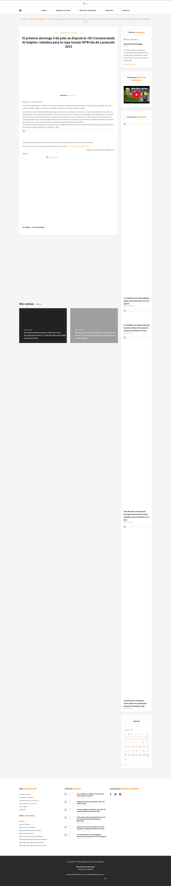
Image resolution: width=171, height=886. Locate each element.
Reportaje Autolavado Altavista (30, 830)
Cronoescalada (38, 227)
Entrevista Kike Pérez (26, 833)
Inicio (44, 10)
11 (129, 747)
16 (147, 747)
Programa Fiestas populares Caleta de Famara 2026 (91, 803)
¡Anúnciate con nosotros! (28, 803)
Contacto (22, 809)
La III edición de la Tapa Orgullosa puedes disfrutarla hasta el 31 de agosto (136, 301)
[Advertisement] (69, 69)
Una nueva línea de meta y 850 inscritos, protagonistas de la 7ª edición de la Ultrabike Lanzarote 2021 (45, 335)
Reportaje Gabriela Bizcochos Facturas (33, 845)
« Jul (125, 765)
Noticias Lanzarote (88, 10)
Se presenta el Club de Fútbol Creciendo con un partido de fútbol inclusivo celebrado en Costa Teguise (95, 335)
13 (136, 747)
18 (129, 751)
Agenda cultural (63, 10)
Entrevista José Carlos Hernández (31, 836)
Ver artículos (129, 64)
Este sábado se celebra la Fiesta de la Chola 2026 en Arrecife (90, 795)
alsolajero (63, 95)
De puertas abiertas (26, 797)
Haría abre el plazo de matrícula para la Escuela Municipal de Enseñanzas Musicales (91, 819)
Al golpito (27, 227)
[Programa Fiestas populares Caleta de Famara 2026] (69, 802)
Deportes (109, 10)
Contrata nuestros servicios (29, 800)
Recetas (22, 821)
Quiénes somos (24, 794)
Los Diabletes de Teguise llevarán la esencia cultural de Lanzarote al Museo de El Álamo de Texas (136, 328)
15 (144, 747)
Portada (24, 19)
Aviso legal (23, 806)
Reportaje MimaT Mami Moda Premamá (33, 839)
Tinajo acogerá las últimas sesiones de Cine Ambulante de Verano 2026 (91, 810)
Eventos (125, 10)
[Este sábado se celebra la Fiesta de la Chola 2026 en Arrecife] (69, 795)
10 (125, 747)
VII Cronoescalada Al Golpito (79, 146)
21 (140, 751)
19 (133, 751)
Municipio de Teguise (37, 19)
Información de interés (27, 827)
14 (140, 747)
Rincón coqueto (24, 824)
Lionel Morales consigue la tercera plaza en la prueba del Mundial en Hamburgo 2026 (135, 703)
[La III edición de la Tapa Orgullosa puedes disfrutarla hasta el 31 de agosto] (137, 125)
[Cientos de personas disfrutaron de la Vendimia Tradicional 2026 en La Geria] (69, 828)
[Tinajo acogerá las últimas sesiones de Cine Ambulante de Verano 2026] (69, 810)
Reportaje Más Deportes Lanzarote (31, 842)
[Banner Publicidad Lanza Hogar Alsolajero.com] (68, 131)
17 (125, 751)
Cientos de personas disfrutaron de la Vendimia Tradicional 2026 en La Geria (90, 828)
